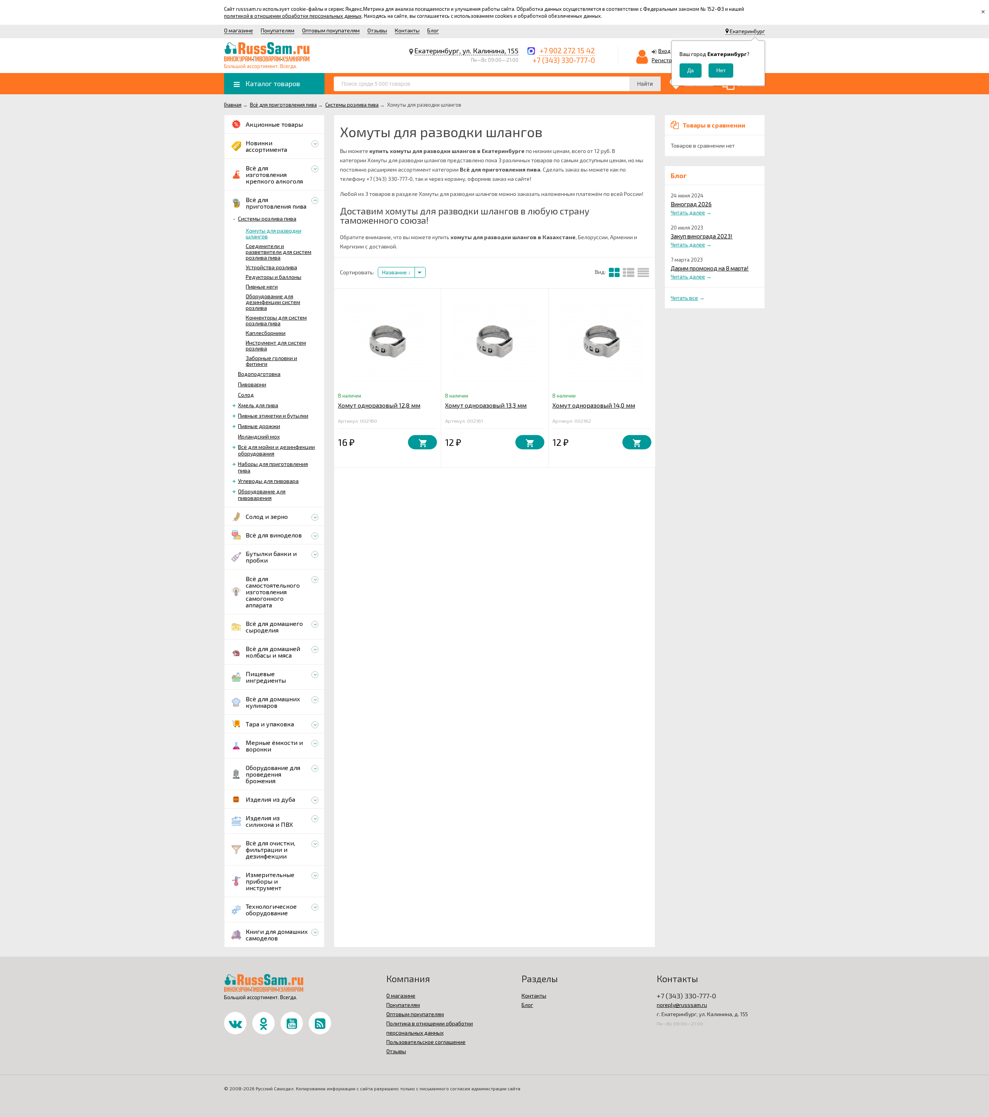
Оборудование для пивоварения (261, 494)
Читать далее (688, 212)
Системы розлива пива (267, 218)
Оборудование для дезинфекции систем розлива (273, 302)
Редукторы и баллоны (273, 277)
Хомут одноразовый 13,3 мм (486, 405)
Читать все (684, 297)
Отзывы (377, 30)
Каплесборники (265, 333)
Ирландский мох (259, 436)
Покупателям (277, 30)
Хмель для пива (258, 405)
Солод (246, 394)
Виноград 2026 (691, 204)
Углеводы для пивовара (268, 481)
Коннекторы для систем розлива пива (276, 320)
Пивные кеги (262, 286)
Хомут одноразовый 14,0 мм (593, 405)
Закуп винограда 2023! (701, 236)
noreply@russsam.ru (682, 1004)
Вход (664, 51)
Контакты (407, 30)
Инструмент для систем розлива (276, 345)
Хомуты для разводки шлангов (273, 233)
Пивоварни (252, 384)
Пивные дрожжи (259, 426)
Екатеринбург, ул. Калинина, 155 (466, 50)
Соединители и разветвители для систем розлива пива (278, 252)
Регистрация (668, 60)
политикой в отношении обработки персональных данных (293, 16)
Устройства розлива (271, 267)
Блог (433, 30)
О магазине (238, 30)
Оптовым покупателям (331, 30)
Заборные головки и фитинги (271, 361)
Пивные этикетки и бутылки (273, 415)
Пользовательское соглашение (426, 1042)
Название (395, 272)
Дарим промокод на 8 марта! (710, 268)
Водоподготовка (259, 374)
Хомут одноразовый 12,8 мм (379, 405)
